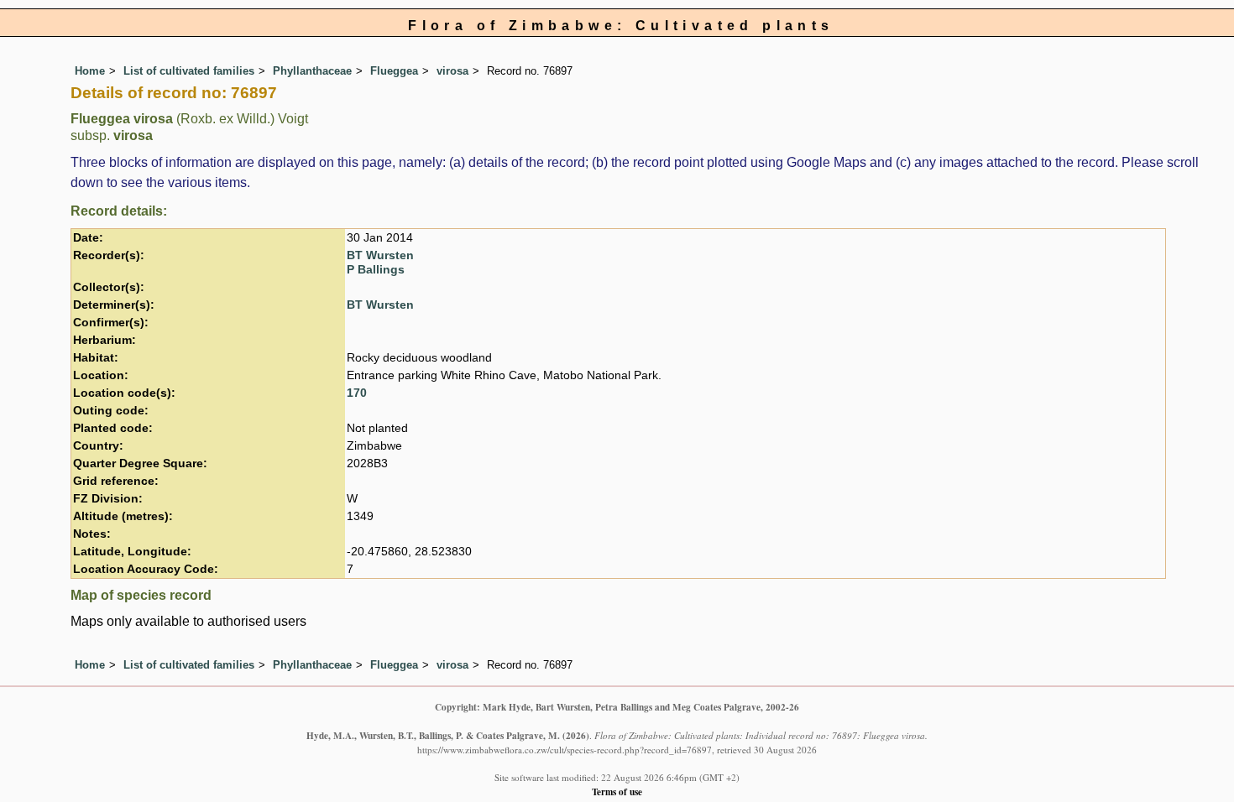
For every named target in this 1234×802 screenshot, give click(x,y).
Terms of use (617, 791)
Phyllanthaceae (312, 71)
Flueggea (394, 71)
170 (357, 393)
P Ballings (376, 269)
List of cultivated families (188, 71)
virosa (452, 71)
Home (90, 71)
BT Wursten (380, 255)
